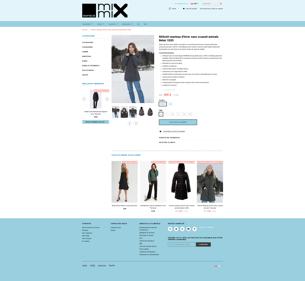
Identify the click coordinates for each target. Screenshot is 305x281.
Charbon (163, 104)
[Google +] (182, 229)
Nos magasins (87, 233)
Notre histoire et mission (90, 227)
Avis (140, 238)
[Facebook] (170, 229)
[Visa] (84, 265)
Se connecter (204, 9)
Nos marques (87, 238)
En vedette (85, 241)
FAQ (140, 243)
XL (184, 114)
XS (161, 114)
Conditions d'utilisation (147, 252)
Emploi (113, 230)
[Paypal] (112, 265)
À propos (85, 230)
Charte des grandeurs (146, 241)
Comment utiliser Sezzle (147, 246)
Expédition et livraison (147, 233)
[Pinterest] (194, 229)
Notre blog (85, 236)
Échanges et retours (146, 235)
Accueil (84, 30)
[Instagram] (188, 229)
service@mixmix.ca (181, 4)
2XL (190, 114)
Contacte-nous (116, 227)
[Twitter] (176, 229)
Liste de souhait (191, 9)
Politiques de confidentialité (149, 254)
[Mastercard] (102, 265)
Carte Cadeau (144, 249)
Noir (170, 104)
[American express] (93, 265)
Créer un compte (217, 9)
